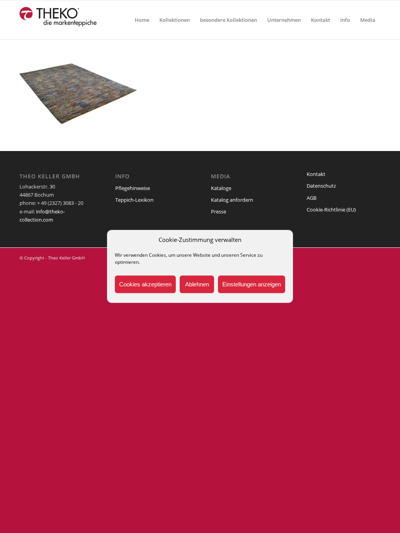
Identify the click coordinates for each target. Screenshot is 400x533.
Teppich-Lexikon (134, 199)
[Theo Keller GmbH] (58, 19)
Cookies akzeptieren (145, 284)
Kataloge (221, 188)
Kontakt (316, 174)
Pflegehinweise (132, 188)
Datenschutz (321, 185)
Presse (218, 211)
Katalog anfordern (232, 199)
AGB (311, 197)
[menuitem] (142, 19)
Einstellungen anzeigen (251, 284)
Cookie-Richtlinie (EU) (331, 209)
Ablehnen (197, 284)
